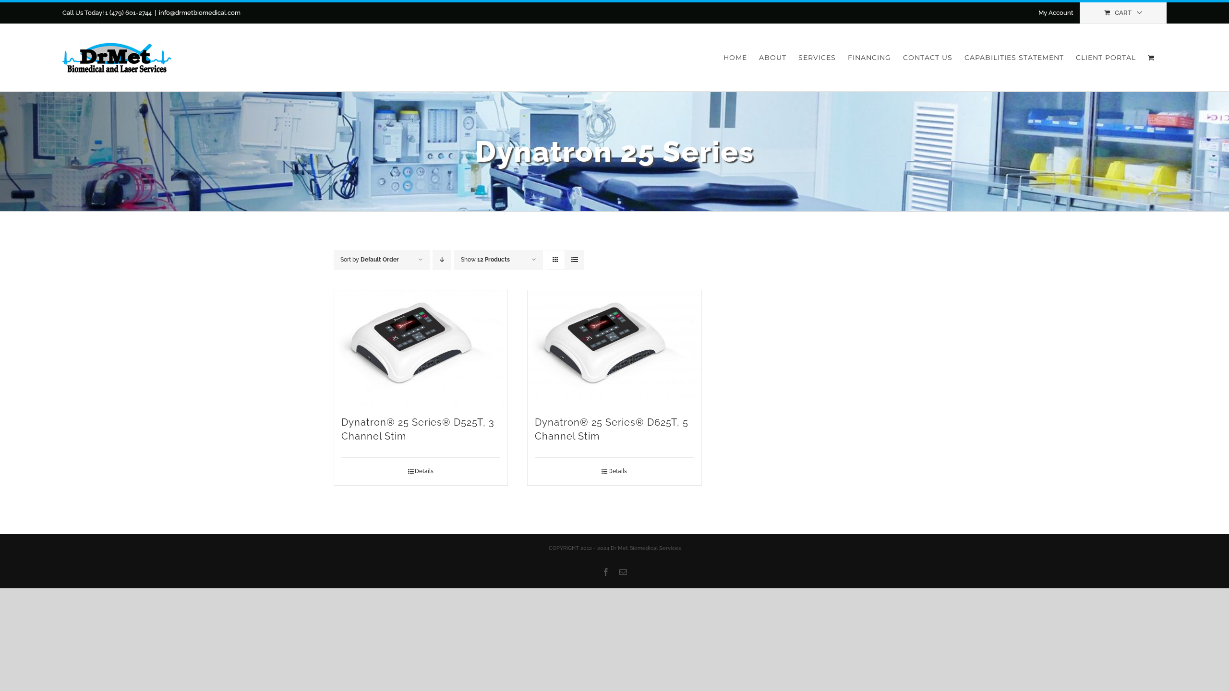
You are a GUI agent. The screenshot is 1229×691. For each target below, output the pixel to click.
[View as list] (574, 259)
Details (424, 471)
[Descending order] (442, 260)
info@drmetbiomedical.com (200, 12)
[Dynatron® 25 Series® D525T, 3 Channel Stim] (420, 348)
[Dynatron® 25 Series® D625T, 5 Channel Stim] (614, 348)
